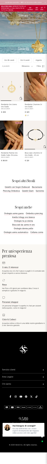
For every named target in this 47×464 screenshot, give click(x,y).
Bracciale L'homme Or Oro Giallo (33, 154)
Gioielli (11, 22)
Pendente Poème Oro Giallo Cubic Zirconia (9, 154)
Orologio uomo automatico (16, 232)
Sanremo (40, 191)
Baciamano (37, 187)
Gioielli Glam (28, 191)
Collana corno (36, 232)
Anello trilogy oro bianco (23, 217)
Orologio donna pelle (23, 228)
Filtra (39, 66)
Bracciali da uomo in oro (23, 225)
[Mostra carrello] (43, 15)
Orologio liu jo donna (23, 221)
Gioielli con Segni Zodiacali (17, 187)
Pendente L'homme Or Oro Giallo (33, 106)
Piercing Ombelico (11, 191)
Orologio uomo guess (14, 213)
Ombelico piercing (34, 213)
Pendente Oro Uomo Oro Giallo (9, 106)
